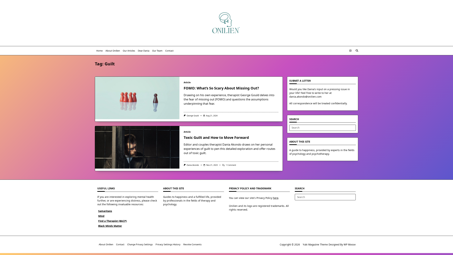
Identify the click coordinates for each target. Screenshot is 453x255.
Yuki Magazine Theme (315, 244)
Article (187, 82)
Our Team (157, 50)
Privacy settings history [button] (168, 244)
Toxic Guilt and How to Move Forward (216, 137)
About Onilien (112, 50)
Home (99, 50)
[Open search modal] (357, 50)
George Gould (193, 115)
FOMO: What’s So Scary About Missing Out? (221, 88)
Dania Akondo (193, 165)
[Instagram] (350, 50)
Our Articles (129, 50)
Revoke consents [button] (192, 244)
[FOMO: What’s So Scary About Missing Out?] (137, 98)
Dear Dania (143, 50)
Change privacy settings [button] (140, 244)
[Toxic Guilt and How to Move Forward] (137, 147)
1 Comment (231, 165)
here (275, 198)
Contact (169, 50)
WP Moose (350, 244)
